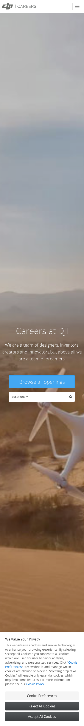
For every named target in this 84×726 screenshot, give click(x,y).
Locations (19, 397)
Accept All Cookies (42, 716)
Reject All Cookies (41, 706)
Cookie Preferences (42, 695)
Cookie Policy (35, 684)
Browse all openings (42, 381)
